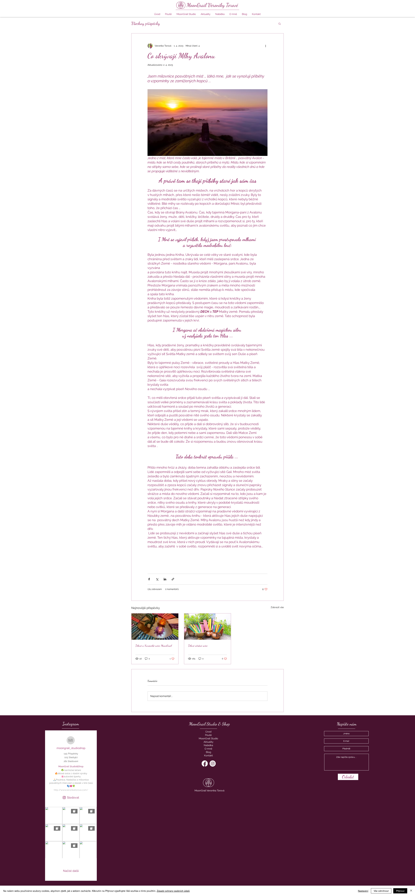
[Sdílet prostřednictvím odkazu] (172, 579)
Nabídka (208, 745)
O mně (208, 748)
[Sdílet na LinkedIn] (164, 579)
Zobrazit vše (277, 607)
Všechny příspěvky (145, 23)
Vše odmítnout (381, 890)
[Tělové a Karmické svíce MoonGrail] (154, 626)
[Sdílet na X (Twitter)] (157, 579)
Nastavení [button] (363, 890)
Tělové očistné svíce (198, 645)
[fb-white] (205, 763)
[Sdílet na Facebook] (149, 579)
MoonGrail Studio (208, 738)
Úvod (208, 731)
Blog (208, 752)
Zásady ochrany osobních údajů (173, 890)
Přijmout (400, 890)
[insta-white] (212, 763)
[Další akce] (265, 46)
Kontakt (208, 755)
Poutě (208, 735)
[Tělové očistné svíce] (207, 626)
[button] (220, 14)
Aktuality (208, 741)
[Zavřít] (411, 890)
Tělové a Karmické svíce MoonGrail (153, 645)
